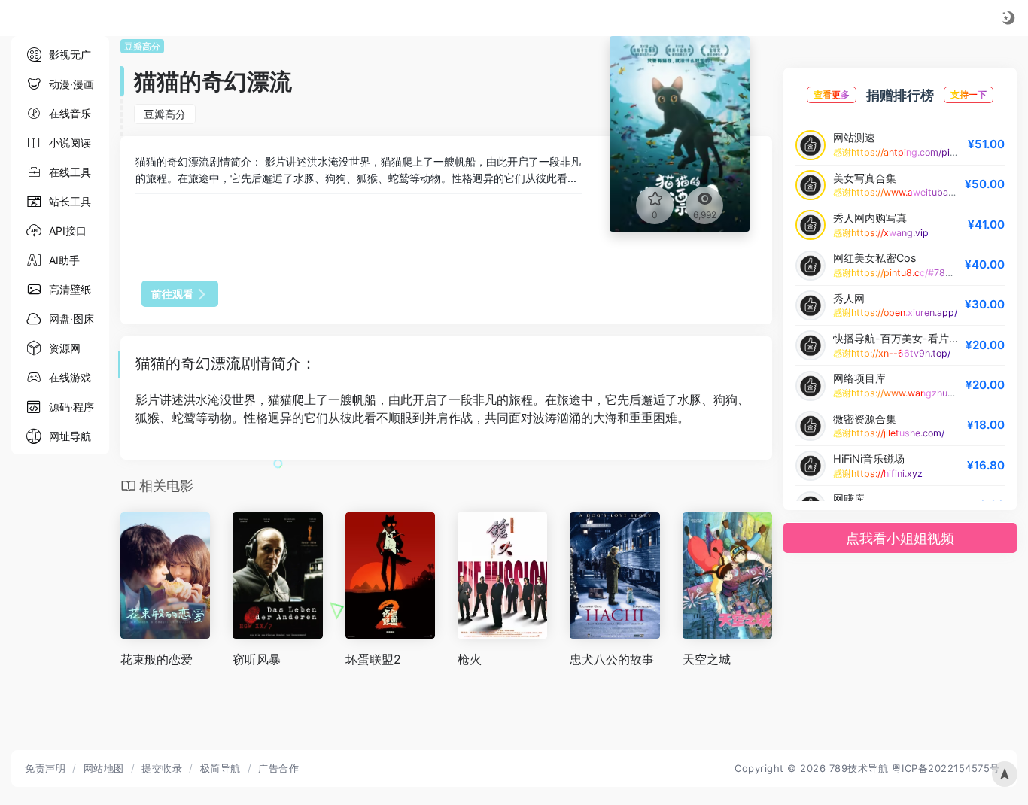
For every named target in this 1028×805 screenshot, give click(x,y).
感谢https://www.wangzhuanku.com (911, 393)
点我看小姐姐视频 (900, 538)
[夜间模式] (1008, 18)
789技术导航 (859, 768)
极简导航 (220, 768)
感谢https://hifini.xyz (878, 473)
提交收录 (161, 768)
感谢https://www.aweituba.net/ (900, 192)
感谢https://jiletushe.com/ (888, 433)
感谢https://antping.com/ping (897, 152)
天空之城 (707, 659)
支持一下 (968, 94)
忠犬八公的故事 (612, 659)
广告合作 (278, 768)
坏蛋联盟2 (373, 659)
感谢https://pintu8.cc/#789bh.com (908, 272)
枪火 (470, 659)
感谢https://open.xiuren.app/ (895, 312)
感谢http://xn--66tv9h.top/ (891, 353)
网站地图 (104, 768)
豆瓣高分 (142, 46)
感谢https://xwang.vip (881, 232)
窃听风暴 (257, 659)
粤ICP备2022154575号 (946, 768)
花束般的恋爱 (156, 659)
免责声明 (45, 768)
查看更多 (832, 94)
